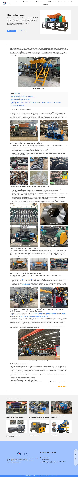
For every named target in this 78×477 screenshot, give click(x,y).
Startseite (18, 1)
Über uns (60, 1)
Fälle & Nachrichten (51, 1)
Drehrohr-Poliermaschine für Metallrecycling (13, 435)
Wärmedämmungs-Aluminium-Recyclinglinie (58, 416)
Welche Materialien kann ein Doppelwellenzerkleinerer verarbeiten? (15, 416)
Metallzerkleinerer (55, 435)
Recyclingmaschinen (38, 1)
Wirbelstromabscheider (34, 435)
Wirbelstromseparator (51, 313)
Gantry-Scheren (26, 284)
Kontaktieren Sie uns (69, 1)
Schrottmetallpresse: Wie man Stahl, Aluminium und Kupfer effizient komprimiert (39, 416)
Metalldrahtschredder (37, 313)
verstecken (17, 93)
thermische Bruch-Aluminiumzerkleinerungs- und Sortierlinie (33, 316)
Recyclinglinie (26, 1)
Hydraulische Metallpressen (28, 279)
